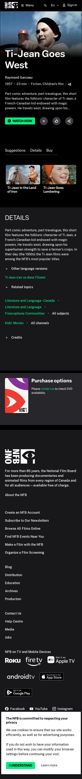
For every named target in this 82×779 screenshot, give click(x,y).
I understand (20, 765)
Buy (49, 150)
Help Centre (14, 621)
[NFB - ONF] (11, 5)
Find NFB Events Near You (24, 536)
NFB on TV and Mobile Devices (28, 652)
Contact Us (13, 613)
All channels (40, 323)
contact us (47, 388)
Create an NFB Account (22, 512)
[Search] (45, 5)
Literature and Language (23, 307)
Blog (8, 567)
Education (12, 583)
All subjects (60, 313)
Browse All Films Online (22, 528)
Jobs (8, 637)
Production (13, 599)
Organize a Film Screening (24, 552)
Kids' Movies (14, 323)
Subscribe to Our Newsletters (27, 520)
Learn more (49, 765)
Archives (11, 591)
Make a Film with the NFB (24, 544)
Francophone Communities (25, 313)
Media (9, 629)
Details (36, 150)
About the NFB (16, 495)
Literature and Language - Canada (30, 301)
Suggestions (15, 150)
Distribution (13, 575)
